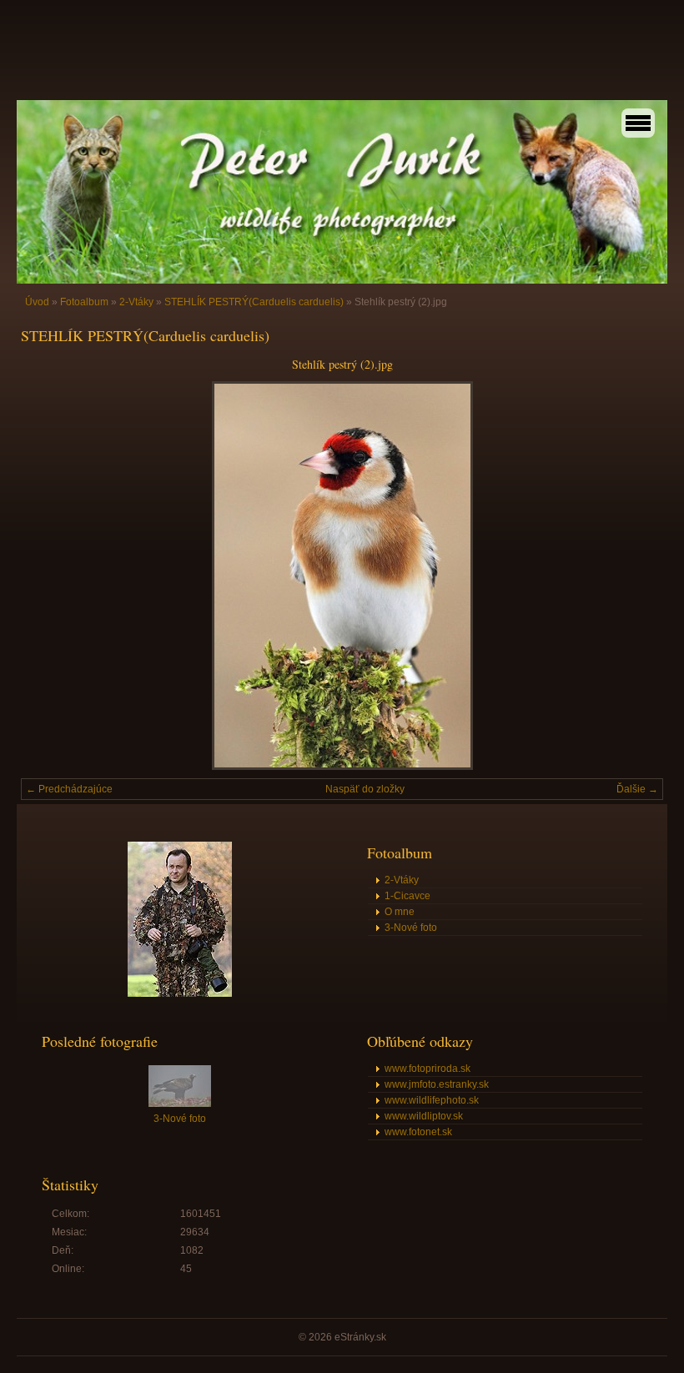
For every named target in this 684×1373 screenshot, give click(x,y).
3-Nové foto (411, 927)
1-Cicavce (407, 896)
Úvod (37, 302)
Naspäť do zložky (365, 789)
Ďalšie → (637, 789)
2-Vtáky (136, 302)
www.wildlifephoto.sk (432, 1100)
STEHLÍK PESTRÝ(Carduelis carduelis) (254, 302)
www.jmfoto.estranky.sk (437, 1084)
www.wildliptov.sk (424, 1116)
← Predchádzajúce (69, 789)
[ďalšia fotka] (636, 575)
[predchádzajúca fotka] (48, 575)
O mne (400, 912)
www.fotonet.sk (418, 1132)
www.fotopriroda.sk (427, 1068)
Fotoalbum (84, 302)
